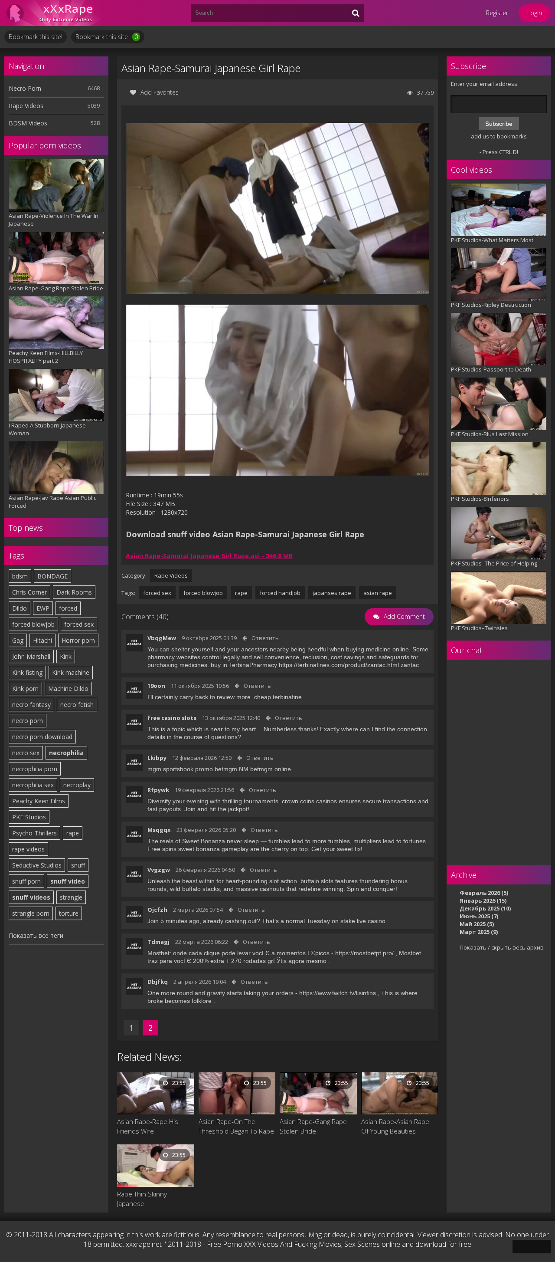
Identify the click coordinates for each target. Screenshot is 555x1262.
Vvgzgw (158, 870)
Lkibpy (156, 758)
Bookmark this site (106, 37)
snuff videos (31, 897)
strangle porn (30, 913)
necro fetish (77, 704)
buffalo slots (316, 880)
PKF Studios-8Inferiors (480, 499)
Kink (66, 656)
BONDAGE (52, 576)
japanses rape (332, 593)
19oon (156, 686)
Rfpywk (158, 790)
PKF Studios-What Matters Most (492, 240)
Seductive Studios (37, 865)
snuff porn (26, 881)
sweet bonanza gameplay (213, 848)
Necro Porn (25, 88)
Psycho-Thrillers (34, 833)
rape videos (28, 849)
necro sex (25, 753)
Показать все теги (36, 935)
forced (68, 608)
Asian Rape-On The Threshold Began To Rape (236, 1126)
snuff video (67, 881)
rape (72, 833)
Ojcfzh (157, 910)
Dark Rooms (74, 592)
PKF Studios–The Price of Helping (494, 563)
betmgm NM (231, 769)
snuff (78, 865)
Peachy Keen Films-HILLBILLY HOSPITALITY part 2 (46, 357)
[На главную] (56, 13)
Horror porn (78, 640)
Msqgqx (159, 830)
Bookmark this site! (35, 37)
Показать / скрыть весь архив (502, 947)
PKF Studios (29, 817)
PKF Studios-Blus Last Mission (490, 434)
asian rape (377, 593)
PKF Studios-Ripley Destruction (491, 305)
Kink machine (70, 672)
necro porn (27, 720)
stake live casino (362, 920)
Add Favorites (159, 92)
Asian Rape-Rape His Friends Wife (147, 1126)
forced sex (79, 624)
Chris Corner (29, 592)
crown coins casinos (309, 801)
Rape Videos (26, 106)
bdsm (20, 576)
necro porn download (42, 737)
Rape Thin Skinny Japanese (142, 1199)
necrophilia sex (33, 785)
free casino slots (171, 718)
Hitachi (42, 640)
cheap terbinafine (278, 696)
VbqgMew (161, 638)
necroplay (77, 785)
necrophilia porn (34, 769)
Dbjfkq (157, 982)
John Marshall (31, 656)
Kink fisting (27, 672)
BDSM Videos (28, 123)
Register (497, 13)
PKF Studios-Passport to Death (491, 369)
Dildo (19, 608)
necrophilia (66, 753)
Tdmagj (158, 942)
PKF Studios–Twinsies (479, 628)
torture (68, 913)
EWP (42, 608)
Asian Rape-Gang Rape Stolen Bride (56, 288)
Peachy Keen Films (38, 801)
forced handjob (280, 593)
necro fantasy (31, 704)
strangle (71, 897)
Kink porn (25, 688)
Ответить (265, 638)
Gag (17, 640)
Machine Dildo (68, 688)
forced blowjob (33, 624)
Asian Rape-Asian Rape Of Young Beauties (395, 1126)
